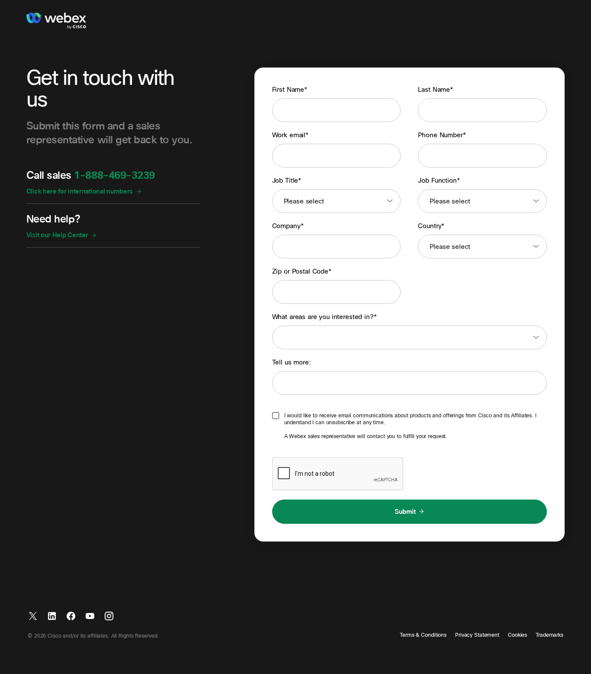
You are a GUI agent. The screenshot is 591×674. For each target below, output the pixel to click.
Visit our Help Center (57, 235)
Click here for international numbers (79, 191)
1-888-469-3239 (114, 175)
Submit (405, 511)
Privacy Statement (477, 635)
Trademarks (549, 635)
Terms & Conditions (423, 635)
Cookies (517, 635)
